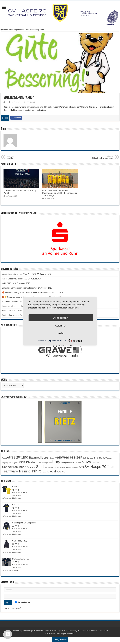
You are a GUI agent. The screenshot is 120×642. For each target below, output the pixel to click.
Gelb (84, 458)
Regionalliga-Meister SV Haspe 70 (16, 315)
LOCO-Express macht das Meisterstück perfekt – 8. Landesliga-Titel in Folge (60, 193)
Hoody (103, 457)
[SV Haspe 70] (60, 12)
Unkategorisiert (16, 30)
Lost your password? (12, 608)
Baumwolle (36, 457)
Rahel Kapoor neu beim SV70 (14, 279)
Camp (52, 458)
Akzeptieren (60, 317)
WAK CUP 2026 (9, 283)
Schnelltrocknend (14, 466)
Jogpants (15, 463)
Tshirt (36, 471)
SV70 (81, 467)
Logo (57, 462)
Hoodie (96, 458)
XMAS (59, 472)
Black (46, 457)
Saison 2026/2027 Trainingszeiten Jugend (19, 310)
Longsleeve (67, 463)
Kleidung (32, 462)
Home (5, 30)
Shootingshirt (49, 467)
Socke (56, 467)
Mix (73, 463)
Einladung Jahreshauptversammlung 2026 (19, 288)
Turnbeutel (45, 472)
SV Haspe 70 (95, 466)
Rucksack (95, 463)
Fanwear (62, 457)
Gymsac (90, 458)
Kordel (41, 463)
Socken (62, 467)
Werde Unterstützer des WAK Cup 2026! (19, 274)
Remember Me (23, 602)
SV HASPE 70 (51, 633)
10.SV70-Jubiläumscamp (102, 157)
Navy (86, 462)
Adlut (4, 458)
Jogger (109, 458)
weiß (53, 471)
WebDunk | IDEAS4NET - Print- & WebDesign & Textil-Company (50, 631)
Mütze (78, 463)
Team (111, 467)
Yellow (64, 472)
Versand (18, 495)
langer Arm (48, 463)
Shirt (40, 466)
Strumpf (68, 467)
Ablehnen (61, 325)
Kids (22, 462)
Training (24, 471)
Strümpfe (74, 467)
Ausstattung (17, 457)
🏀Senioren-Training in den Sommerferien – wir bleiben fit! (26, 292)
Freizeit (76, 457)
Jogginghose (6, 463)
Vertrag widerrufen (60, 640)
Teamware (10, 471)
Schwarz (31, 467)
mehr (61, 333)
